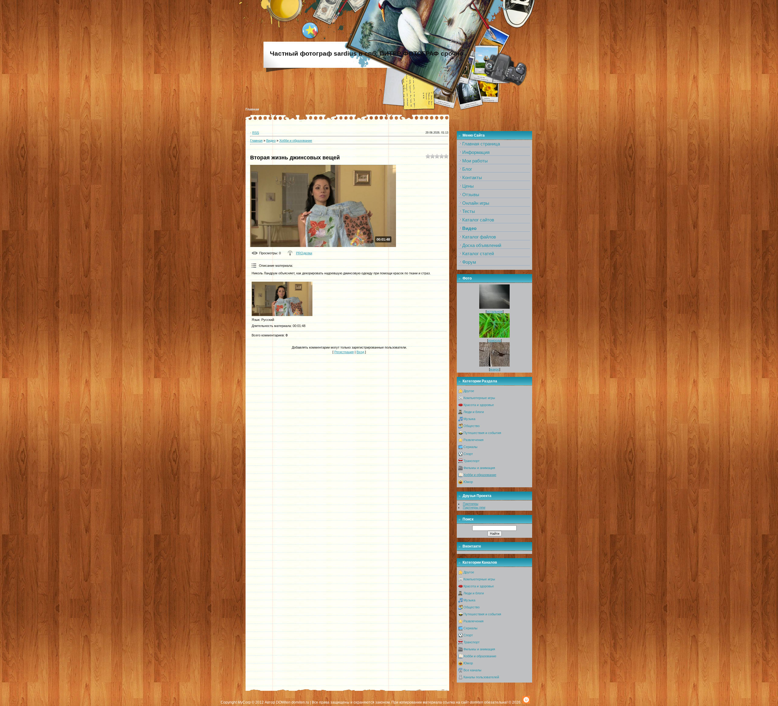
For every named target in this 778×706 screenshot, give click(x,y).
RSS (255, 132)
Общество (471, 426)
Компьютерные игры (479, 398)
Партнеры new (474, 507)
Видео (271, 140)
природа (494, 340)
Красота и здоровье (478, 405)
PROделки (304, 253)
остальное (495, 311)
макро (494, 369)
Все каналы (472, 670)
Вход (360, 352)
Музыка (469, 419)
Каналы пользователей (481, 677)
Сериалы (470, 447)
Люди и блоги (473, 412)
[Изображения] (282, 299)
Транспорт (471, 461)
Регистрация (344, 352)
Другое (468, 391)
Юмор (468, 482)
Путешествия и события (482, 433)
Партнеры (470, 504)
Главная (252, 109)
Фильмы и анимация (479, 468)
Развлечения (473, 440)
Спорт (468, 454)
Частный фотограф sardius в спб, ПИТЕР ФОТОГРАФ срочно (366, 53)
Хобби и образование (295, 140)
